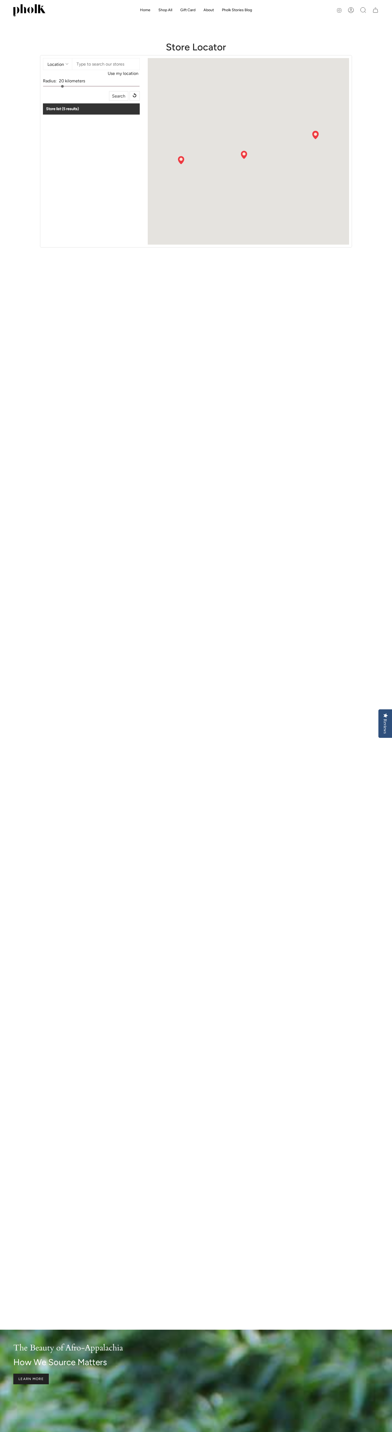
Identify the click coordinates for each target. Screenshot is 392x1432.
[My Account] (351, 10)
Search (118, 96)
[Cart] (375, 10)
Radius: (50, 80)
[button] (208, 10)
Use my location (123, 73)
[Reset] (135, 96)
